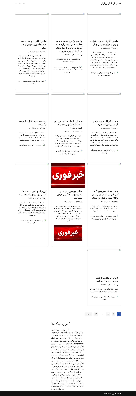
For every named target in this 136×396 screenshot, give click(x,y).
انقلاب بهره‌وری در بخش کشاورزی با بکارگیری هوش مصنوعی (69, 194)
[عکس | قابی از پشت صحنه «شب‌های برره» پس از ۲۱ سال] (32, 25)
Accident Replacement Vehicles (71, 386)
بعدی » (88, 314)
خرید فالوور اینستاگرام (59, 347)
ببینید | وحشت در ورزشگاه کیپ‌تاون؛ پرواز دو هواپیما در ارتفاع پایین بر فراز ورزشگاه (105, 194)
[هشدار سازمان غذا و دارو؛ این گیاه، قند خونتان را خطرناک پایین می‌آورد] (68, 105)
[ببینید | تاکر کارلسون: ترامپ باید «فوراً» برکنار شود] (104, 105)
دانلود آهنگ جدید (65, 332)
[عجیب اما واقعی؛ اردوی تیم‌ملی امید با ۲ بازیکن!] (104, 261)
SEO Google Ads (57, 389)
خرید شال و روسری (58, 335)
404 (24, 3)
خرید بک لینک (70, 335)
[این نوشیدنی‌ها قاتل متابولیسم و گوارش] (32, 105)
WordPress (107, 393)
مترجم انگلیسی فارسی (59, 372)
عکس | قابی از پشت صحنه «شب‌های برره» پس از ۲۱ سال (33, 44)
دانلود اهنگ (61, 358)
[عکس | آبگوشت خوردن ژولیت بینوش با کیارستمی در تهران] (104, 25)
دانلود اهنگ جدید (77, 332)
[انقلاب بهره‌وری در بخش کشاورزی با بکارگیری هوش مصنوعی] (68, 175)
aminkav (114, 48)
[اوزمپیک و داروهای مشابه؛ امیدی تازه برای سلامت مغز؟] (32, 175)
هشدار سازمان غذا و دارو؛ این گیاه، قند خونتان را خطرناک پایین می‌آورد (68, 124)
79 (96, 314)
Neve (119, 393)
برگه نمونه (18, 3)
